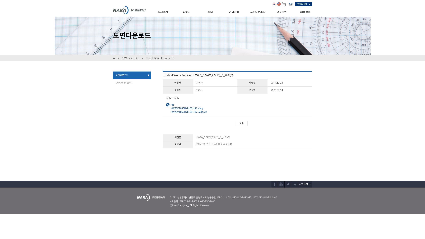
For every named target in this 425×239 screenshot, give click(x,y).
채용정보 (305, 12)
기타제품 (234, 12)
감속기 (186, 12)
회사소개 (163, 12)
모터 (210, 12)
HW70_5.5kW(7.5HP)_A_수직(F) (213, 137)
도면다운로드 (257, 12)
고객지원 (282, 12)
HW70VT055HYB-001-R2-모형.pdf (188, 112)
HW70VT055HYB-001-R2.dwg (186, 108)
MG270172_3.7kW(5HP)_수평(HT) (214, 144)
